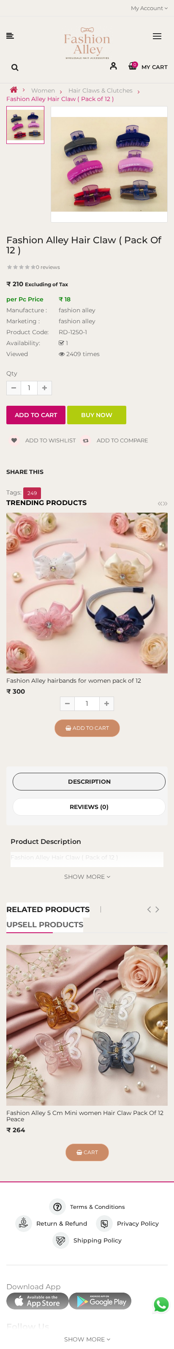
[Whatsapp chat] (161, 1304)
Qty (11, 373)
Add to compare (121, 440)
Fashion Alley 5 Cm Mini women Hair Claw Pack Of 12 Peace (84, 1116)
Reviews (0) (89, 807)
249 (32, 493)
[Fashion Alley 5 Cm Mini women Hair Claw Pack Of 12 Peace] (87, 1025)
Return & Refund (61, 1223)
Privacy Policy (138, 1223)
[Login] (113, 67)
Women (43, 90)
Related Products (48, 909)
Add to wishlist (50, 440)
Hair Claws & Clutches (100, 90)
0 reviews (48, 267)
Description (89, 781)
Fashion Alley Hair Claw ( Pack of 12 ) (60, 99)
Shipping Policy (97, 1240)
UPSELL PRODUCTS (44, 924)
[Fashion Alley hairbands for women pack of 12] (87, 592)
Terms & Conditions (97, 1206)
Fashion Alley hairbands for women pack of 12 (73, 680)
